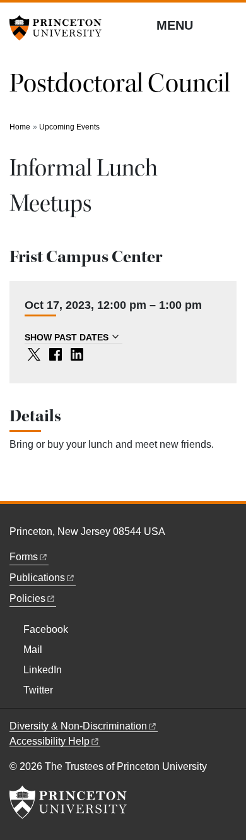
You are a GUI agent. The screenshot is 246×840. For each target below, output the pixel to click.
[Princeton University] (59, 27)
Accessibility (49, 741)
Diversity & (78, 726)
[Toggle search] (228, 24)
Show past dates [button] (66, 337)
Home (19, 127)
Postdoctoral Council (119, 83)
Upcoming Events (69, 127)
